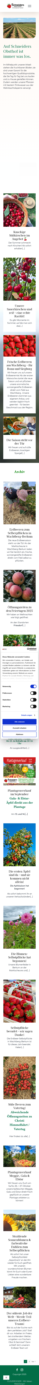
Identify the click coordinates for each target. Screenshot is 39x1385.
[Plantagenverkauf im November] (19, 645)
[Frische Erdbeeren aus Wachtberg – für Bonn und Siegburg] (19, 346)
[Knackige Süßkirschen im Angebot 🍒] (19, 210)
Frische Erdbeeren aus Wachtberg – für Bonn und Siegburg (19, 341)
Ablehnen (19, 734)
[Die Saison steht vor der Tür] (19, 426)
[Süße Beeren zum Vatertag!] (19, 1078)
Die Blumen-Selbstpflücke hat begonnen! (19, 924)
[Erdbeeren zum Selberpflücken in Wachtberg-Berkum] (19, 503)
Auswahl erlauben (19, 728)
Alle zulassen (20, 722)
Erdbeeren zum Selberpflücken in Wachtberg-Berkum (19, 498)
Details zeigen (26, 715)
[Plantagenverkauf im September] (19, 771)
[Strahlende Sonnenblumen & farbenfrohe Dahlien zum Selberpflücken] (19, 1220)
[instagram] (22, 1370)
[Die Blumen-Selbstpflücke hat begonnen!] (19, 927)
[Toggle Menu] (29, 6)
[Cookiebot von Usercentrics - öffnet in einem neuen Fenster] (28, 649)
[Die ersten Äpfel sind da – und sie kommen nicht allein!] (19, 844)
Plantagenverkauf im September (19, 768)
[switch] (33, 693)
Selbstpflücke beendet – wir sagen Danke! (19, 998)
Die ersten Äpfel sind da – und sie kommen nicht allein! (19, 840)
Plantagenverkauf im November (19, 641)
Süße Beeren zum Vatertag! (19, 1074)
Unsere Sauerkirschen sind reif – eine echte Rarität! (19, 275)
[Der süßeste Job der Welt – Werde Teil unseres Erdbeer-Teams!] (19, 1297)
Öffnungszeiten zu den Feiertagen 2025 (19, 582)
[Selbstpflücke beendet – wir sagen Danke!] (19, 1001)
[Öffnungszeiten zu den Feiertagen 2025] (19, 586)
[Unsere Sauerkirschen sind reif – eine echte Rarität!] (19, 279)
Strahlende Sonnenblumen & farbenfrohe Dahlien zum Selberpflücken (19, 1215)
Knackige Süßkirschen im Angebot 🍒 (19, 206)
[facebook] (17, 1370)
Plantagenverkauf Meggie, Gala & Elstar (19, 1153)
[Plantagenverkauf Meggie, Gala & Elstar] (19, 1156)
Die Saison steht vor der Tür (19, 422)
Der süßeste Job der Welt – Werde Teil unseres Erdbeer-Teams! (19, 1292)
